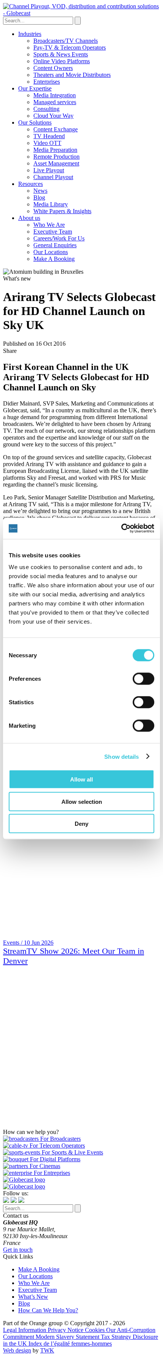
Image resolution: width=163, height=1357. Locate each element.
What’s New (33, 1296)
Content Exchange (55, 129)
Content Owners (53, 68)
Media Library (50, 204)
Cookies (95, 1330)
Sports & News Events (60, 54)
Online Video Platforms (61, 61)
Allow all (81, 779)
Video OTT (47, 143)
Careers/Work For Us (59, 238)
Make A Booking (54, 259)
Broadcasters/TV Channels (65, 40)
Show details (121, 756)
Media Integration (54, 95)
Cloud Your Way (53, 115)
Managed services (54, 102)
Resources (30, 184)
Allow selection (81, 801)
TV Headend (49, 136)
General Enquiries (55, 245)
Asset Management (56, 163)
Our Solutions (35, 122)
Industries (29, 34)
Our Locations (50, 252)
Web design (17, 1350)
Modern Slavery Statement (68, 1337)
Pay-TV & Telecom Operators (69, 47)
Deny (81, 823)
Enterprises (46, 81)
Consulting (46, 109)
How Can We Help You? (48, 1310)
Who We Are (49, 224)
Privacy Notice (66, 1330)
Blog (39, 197)
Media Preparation (55, 150)
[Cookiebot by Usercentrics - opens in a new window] (121, 528)
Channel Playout (53, 177)
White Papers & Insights (62, 211)
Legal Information (25, 1330)
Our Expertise (35, 88)
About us (29, 218)
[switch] (143, 679)
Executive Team (52, 231)
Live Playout (48, 170)
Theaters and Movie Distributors (72, 75)
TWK (47, 1350)
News (40, 190)
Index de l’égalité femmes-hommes (70, 1343)
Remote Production (56, 156)
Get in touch (18, 1249)
